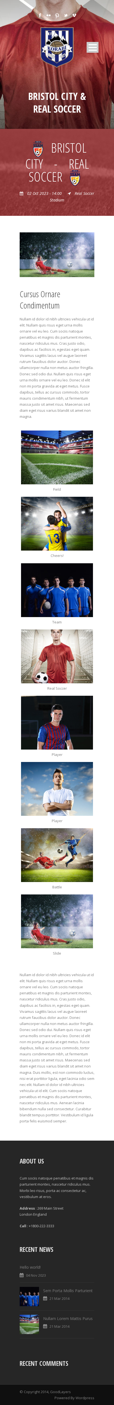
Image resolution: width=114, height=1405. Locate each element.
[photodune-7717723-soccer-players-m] (57, 524)
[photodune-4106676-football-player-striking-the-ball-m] (57, 254)
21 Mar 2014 (59, 1298)
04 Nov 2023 (36, 1275)
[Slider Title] (57, 656)
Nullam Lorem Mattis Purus (68, 1318)
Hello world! (30, 1267)
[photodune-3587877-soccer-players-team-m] (57, 590)
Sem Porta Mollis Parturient (68, 1290)
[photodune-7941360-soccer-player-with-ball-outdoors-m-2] (57, 789)
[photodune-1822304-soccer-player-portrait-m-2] (57, 723)
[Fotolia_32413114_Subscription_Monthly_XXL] (57, 457)
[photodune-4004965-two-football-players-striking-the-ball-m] (57, 855)
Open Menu (93, 47)
